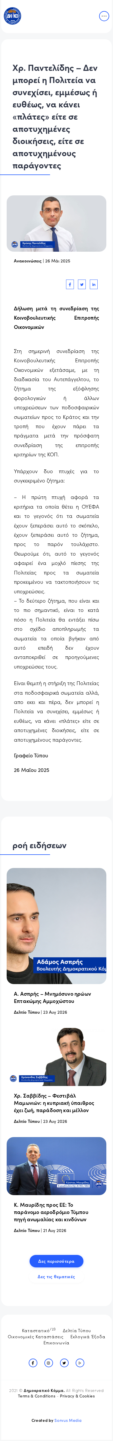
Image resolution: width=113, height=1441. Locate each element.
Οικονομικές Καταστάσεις (35, 1336)
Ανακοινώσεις (28, 260)
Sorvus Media (67, 1420)
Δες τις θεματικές (56, 1276)
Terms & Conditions (36, 1396)
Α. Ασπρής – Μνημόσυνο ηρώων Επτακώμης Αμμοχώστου (52, 997)
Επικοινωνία (56, 1342)
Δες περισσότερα (56, 1261)
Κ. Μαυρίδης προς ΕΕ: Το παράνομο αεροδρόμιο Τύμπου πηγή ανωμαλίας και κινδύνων (51, 1212)
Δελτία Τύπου (77, 1330)
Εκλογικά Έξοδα (87, 1336)
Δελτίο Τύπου (27, 1012)
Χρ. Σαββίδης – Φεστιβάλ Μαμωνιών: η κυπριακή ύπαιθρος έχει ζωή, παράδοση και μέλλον (54, 1103)
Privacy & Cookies (77, 1396)
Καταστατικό (39, 1329)
